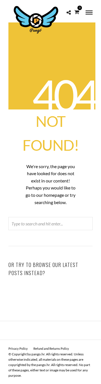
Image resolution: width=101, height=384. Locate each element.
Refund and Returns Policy (51, 348)
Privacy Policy (18, 348)
